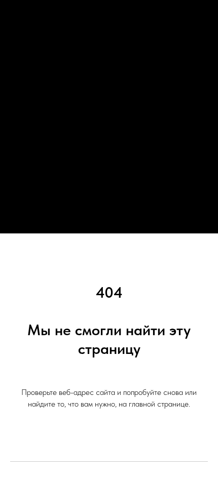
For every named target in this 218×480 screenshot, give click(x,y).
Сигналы (109, 213)
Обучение (109, 134)
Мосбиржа (109, 174)
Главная (109, 75)
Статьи (109, 154)
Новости (109, 95)
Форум (109, 193)
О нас (109, 114)
